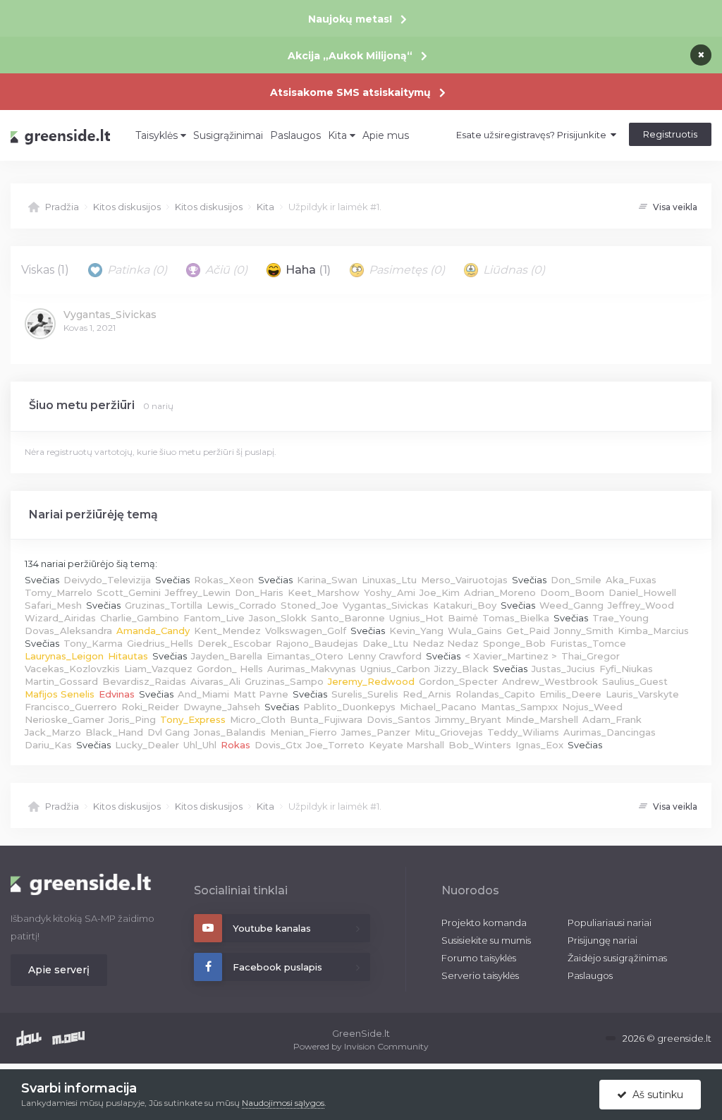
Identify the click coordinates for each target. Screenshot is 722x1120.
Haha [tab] (307, 269)
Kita (339, 135)
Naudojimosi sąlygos (283, 1102)
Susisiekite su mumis (486, 940)
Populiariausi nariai (609, 922)
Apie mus (385, 135)
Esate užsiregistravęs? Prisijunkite (533, 134)
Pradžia (62, 206)
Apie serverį (59, 969)
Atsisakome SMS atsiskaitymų (350, 92)
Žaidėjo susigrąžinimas (617, 957)
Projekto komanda (484, 922)
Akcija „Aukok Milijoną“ (350, 55)
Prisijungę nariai (602, 940)
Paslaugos (295, 135)
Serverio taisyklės (480, 975)
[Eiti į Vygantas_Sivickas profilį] (40, 323)
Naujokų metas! (350, 19)
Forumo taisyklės (478, 957)
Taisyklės (157, 135)
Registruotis (670, 134)
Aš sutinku (655, 1094)
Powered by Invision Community (361, 1046)
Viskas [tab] (45, 269)
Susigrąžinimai (228, 135)
